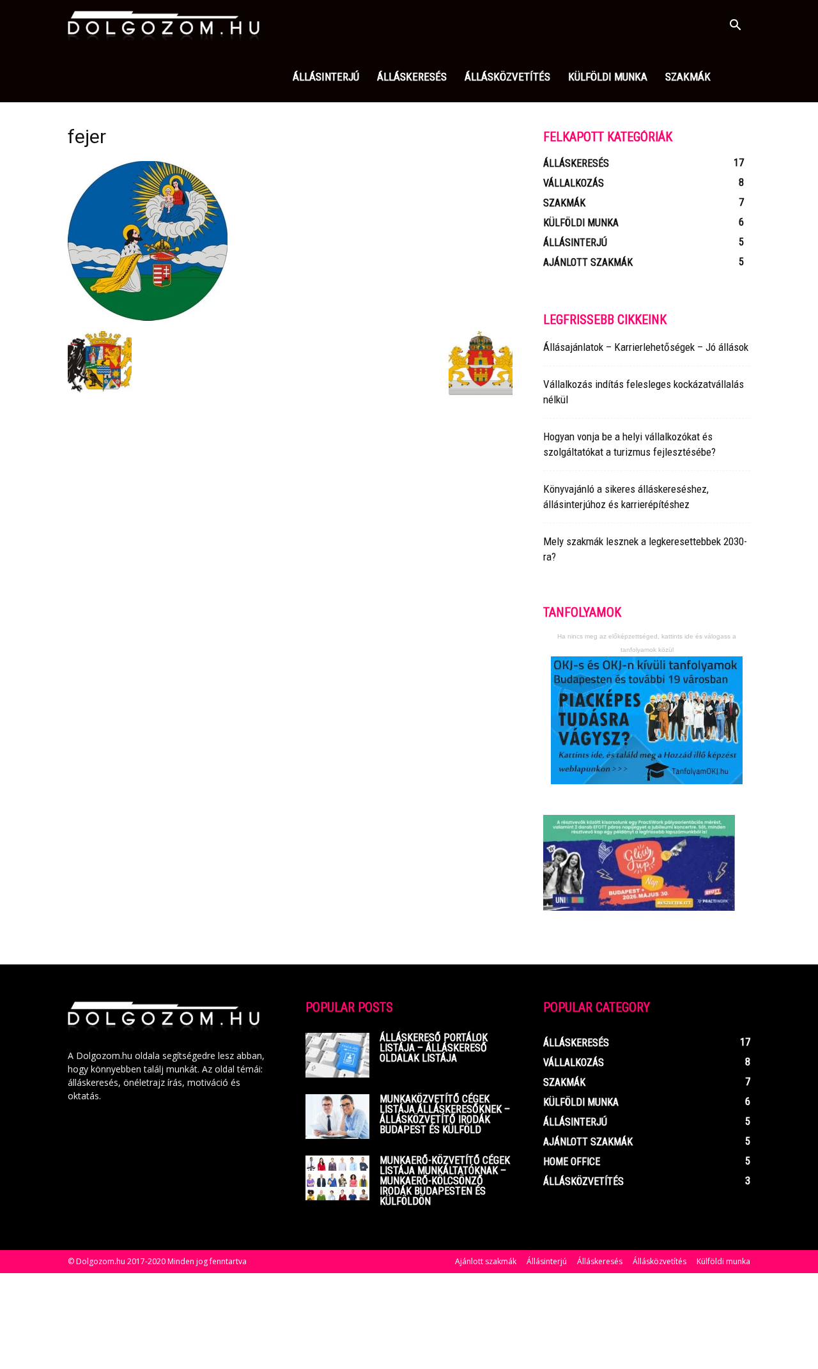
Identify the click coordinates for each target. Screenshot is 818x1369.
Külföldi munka (607, 76)
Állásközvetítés (507, 76)
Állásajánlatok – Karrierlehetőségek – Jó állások (645, 347)
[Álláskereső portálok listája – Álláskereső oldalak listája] (337, 1055)
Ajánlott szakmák (485, 1261)
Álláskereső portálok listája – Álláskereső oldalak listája (434, 1048)
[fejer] (148, 318)
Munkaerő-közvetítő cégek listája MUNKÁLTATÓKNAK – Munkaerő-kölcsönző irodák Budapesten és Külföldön (445, 1180)
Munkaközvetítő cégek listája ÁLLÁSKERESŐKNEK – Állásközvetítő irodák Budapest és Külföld (445, 1114)
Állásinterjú (326, 76)
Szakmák (688, 76)
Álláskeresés (412, 76)
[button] (735, 26)
